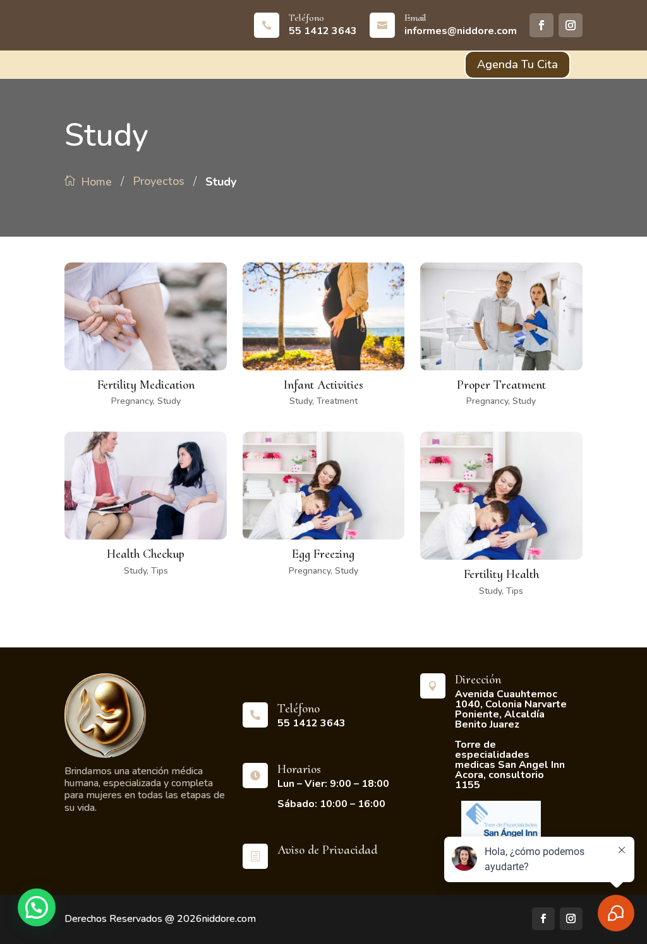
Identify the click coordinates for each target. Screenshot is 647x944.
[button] (37, 907)
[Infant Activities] (323, 316)
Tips (159, 571)
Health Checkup (145, 554)
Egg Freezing (323, 554)
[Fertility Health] (501, 496)
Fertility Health (501, 574)
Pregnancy (132, 401)
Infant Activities (323, 384)
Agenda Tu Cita (517, 64)
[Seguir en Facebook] (541, 25)
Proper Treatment (501, 384)
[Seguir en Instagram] (571, 25)
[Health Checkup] (145, 486)
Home (96, 181)
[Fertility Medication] (145, 316)
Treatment (337, 401)
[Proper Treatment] (501, 316)
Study (169, 401)
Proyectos (158, 181)
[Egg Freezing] (323, 486)
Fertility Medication (146, 384)
